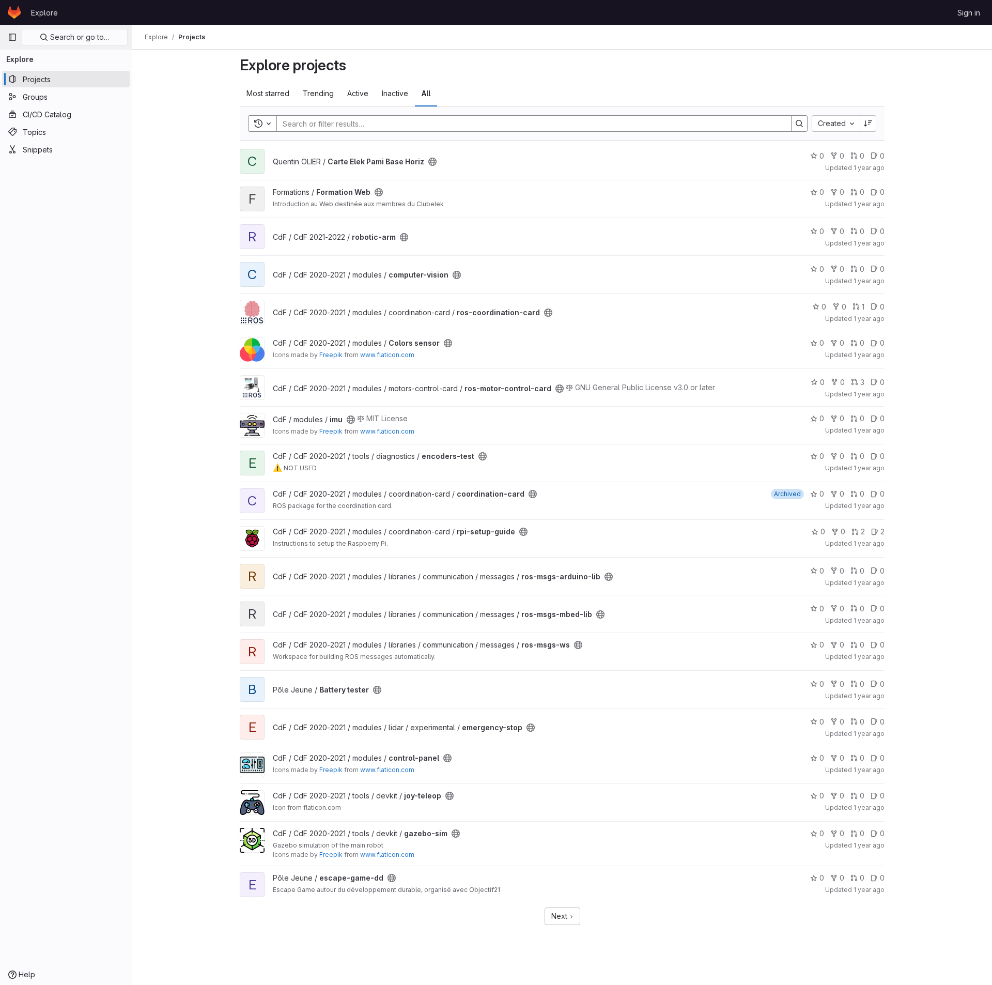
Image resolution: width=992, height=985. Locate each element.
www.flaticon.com (387, 355)
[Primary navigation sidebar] (12, 37)
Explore (44, 12)
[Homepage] (14, 12)
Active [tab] (357, 93)
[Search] (799, 123)
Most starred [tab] (267, 93)
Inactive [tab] (395, 93)
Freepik (331, 355)
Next (560, 916)
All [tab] (426, 93)
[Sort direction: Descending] (868, 123)
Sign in (968, 12)
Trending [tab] (318, 93)
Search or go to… (79, 37)
